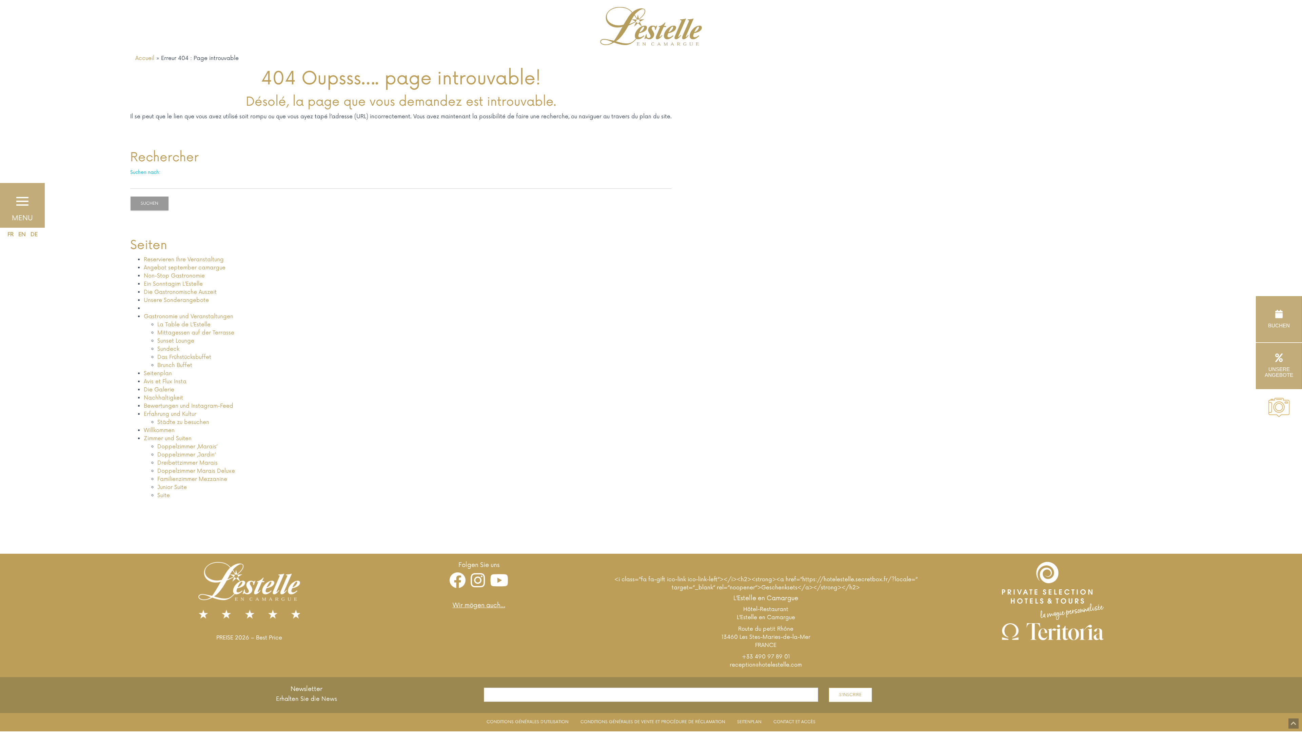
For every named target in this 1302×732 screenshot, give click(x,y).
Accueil (144, 58)
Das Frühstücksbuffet (184, 357)
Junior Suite (172, 487)
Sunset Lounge (175, 341)
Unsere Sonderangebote (176, 300)
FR (10, 234)
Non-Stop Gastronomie (174, 275)
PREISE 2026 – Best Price (249, 637)
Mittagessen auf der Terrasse (195, 332)
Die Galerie (159, 389)
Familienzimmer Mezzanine (192, 479)
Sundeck (168, 349)
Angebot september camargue (184, 267)
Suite (163, 495)
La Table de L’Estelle (184, 324)
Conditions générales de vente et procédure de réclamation (652, 722)
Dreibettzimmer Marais (187, 463)
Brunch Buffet (174, 365)
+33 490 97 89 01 (766, 656)
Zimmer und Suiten (168, 438)
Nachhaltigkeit (163, 397)
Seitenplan (158, 373)
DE (34, 234)
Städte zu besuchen (183, 422)
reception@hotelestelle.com (766, 665)
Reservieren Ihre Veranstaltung (184, 259)
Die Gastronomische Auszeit (180, 292)
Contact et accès (794, 722)
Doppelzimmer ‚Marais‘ (187, 446)
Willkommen (159, 430)
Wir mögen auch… (479, 605)
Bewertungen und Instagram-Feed (188, 406)
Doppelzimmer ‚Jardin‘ (186, 454)
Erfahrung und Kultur (170, 414)
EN (22, 234)
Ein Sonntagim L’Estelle (173, 284)
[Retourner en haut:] (1293, 723)
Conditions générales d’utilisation (528, 722)
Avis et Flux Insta (165, 381)
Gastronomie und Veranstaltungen (188, 316)
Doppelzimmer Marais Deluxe (196, 471)
